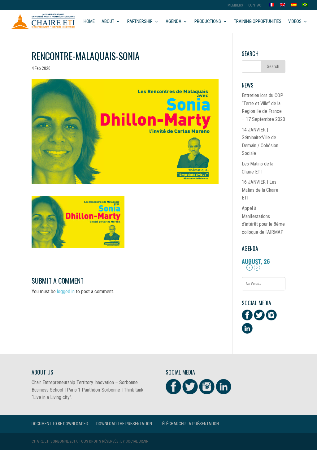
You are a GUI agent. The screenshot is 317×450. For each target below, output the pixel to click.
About (108, 21)
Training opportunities (257, 21)
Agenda (173, 21)
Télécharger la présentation (189, 423)
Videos (295, 21)
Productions (207, 21)
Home (89, 21)
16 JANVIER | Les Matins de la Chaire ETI (260, 190)
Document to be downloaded (60, 423)
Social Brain (137, 441)
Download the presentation (124, 423)
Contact (255, 5)
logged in (66, 291)
